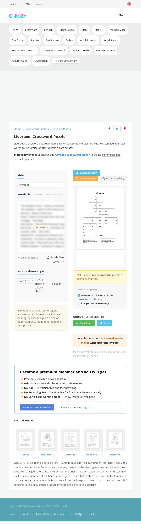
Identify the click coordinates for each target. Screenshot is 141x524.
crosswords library (90, 299)
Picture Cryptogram (66, 60)
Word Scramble (88, 40)
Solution (56, 283)
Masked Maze (118, 29)
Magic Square (67, 29)
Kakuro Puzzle (20, 60)
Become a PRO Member (37, 407)
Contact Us (14, 3)
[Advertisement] (70, 97)
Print (106, 323)
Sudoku (34, 40)
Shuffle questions (29, 257)
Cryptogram (41, 60)
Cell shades (39, 289)
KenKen (48, 29)
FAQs (27, 3)
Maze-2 (99, 29)
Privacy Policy (43, 514)
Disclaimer (60, 514)
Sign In (87, 407)
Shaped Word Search (54, 50)
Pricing (38, 3)
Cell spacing (39, 281)
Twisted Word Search (23, 50)
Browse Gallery (115, 178)
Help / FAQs (75, 514)
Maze (85, 29)
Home (12, 514)
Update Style (87, 178)
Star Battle (18, 40)
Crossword (31, 29)
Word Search (111, 40)
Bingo (15, 29)
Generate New (88, 172)
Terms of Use (25, 514)
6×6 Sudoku (52, 40)
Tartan (69, 40)
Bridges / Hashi (80, 50)
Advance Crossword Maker (72, 154)
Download (85, 323)
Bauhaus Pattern (105, 50)
